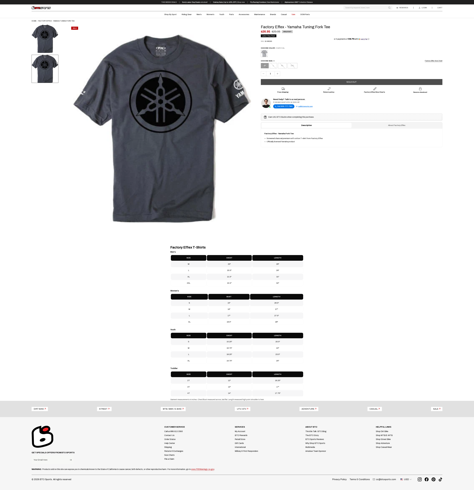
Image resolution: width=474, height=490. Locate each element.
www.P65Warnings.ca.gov (202, 469)
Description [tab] (306, 125)
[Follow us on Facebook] (427, 479)
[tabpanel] (351, 138)
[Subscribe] (71, 460)
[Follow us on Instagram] (420, 479)
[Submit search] (389, 8)
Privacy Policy (339, 479)
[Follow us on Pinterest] (433, 479)
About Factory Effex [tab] (396, 125)
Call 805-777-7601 (285, 106)
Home (34, 21)
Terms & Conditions (360, 479)
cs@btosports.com (305, 106)
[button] (351, 39)
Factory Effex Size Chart (433, 61)
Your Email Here (40, 460)
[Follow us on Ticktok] (440, 479)
